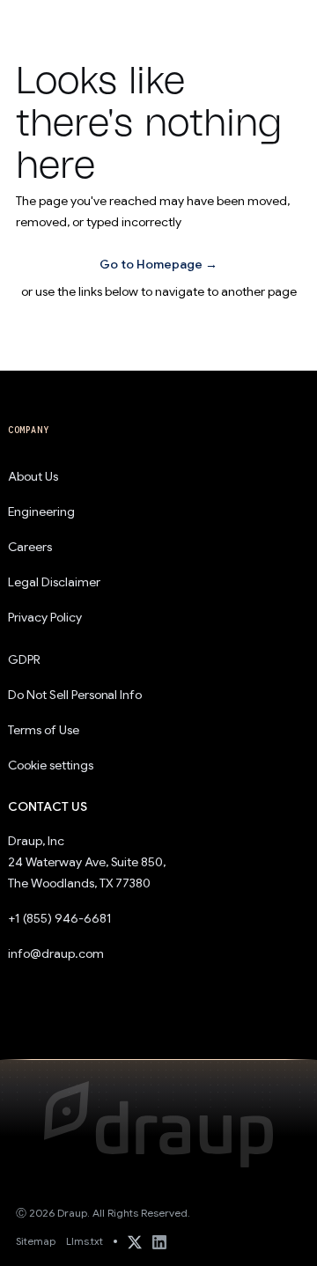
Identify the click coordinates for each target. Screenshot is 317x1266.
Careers (30, 547)
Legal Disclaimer (54, 582)
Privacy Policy (45, 617)
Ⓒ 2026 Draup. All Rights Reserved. (103, 1212)
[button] (278, 23)
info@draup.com (56, 953)
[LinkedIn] (159, 1241)
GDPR (24, 659)
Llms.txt (84, 1241)
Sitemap (35, 1241)
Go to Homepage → (158, 264)
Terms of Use (43, 730)
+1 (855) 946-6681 (60, 918)
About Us (33, 476)
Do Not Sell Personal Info (75, 695)
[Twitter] (135, 1241)
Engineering (41, 511)
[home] (56, 22)
